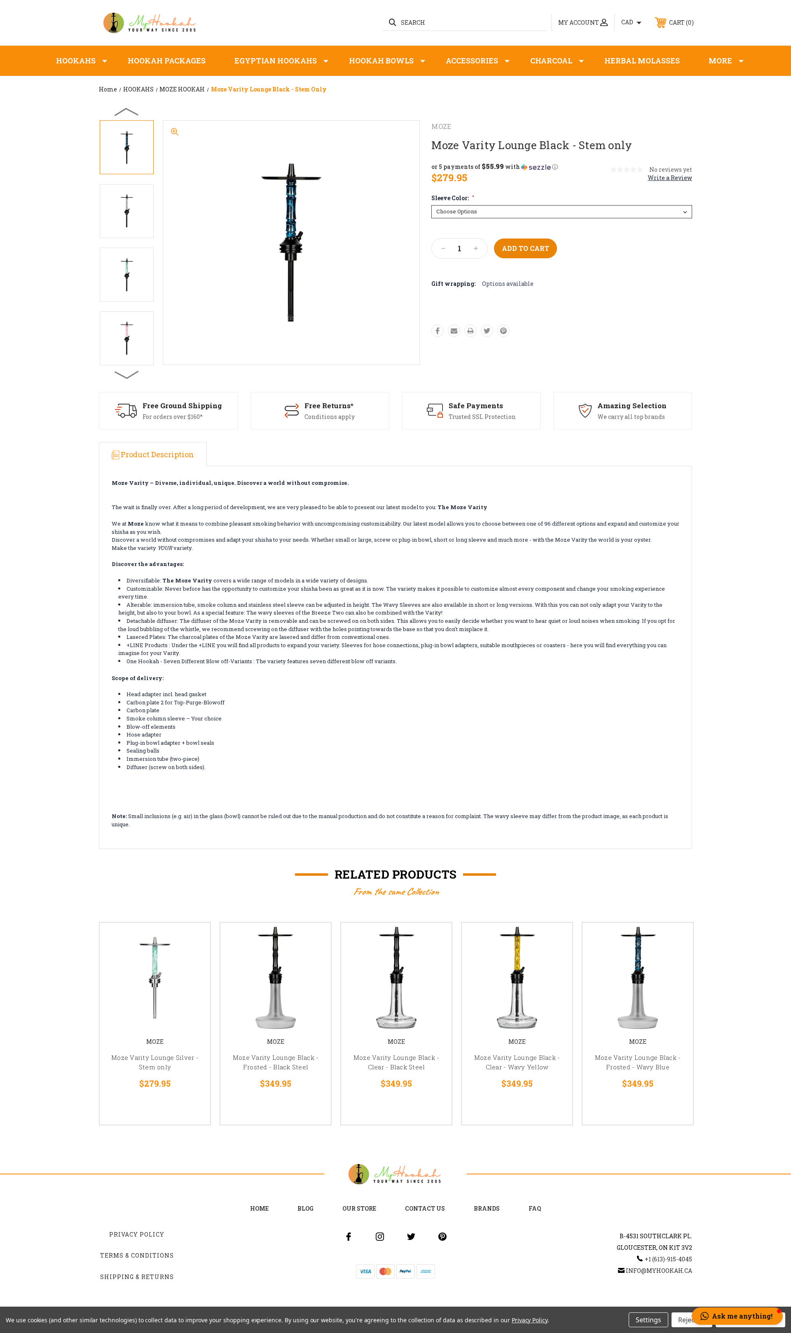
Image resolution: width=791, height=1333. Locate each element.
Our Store (359, 1208)
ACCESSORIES (472, 60)
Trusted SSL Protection (482, 417)
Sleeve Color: (452, 198)
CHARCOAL (551, 60)
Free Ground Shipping (182, 405)
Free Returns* (328, 405)
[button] (494, 167)
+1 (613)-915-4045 (668, 1259)
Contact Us (425, 1208)
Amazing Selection (632, 405)
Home (259, 1208)
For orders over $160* (173, 417)
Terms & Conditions (137, 1255)
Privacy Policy (136, 1234)
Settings (648, 1319)
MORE (720, 60)
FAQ (535, 1208)
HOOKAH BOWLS (381, 60)
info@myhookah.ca (659, 1271)
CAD (627, 22)
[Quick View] (193, 939)
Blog (305, 1208)
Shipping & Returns (137, 1277)
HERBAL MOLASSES (642, 60)
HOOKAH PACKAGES (167, 60)
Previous (127, 111)
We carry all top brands (631, 417)
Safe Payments (476, 405)
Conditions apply (329, 417)
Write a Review (670, 178)
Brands (487, 1208)
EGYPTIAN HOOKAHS (275, 60)
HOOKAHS (76, 60)
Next (127, 374)
